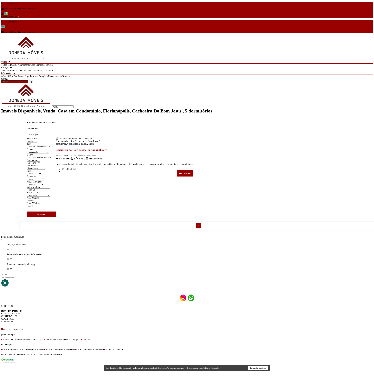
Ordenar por (32, 160)
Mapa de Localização (13, 329)
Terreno (49, 65)
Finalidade (32, 138)
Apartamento (24, 65)
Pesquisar (41, 214)
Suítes (29, 171)
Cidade (30, 149)
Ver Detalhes (185, 173)
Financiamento (55, 76)
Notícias (66, 76)
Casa (32, 65)
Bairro (30, 154)
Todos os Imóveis (9, 65)
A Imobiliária (7, 76)
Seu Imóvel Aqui (22, 76)
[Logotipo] (26, 106)
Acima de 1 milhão (114, 349)
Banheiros (31, 176)
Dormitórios (32, 165)
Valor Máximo (33, 192)
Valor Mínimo (33, 187)
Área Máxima (33, 203)
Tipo (29, 144)
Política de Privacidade (211, 368)
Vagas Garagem (34, 181)
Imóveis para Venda (11, 339)
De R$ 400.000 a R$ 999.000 (90, 349)
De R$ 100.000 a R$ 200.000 (32, 349)
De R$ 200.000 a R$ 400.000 (61, 349)
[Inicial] (26, 59)
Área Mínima (33, 198)
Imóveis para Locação (32, 339)
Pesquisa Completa (39, 76)
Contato (4, 79)
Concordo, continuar (258, 368)
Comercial (40, 65)
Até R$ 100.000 (9, 349)
